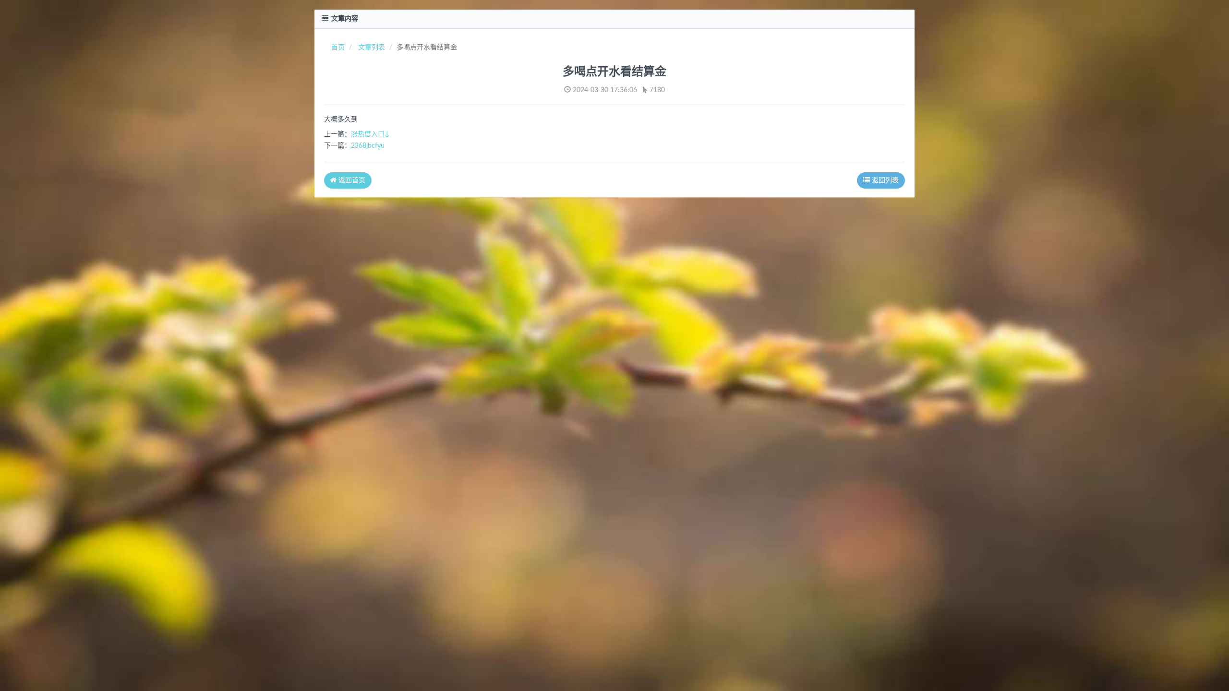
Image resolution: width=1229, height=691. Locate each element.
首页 (338, 47)
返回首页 (351, 180)
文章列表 (371, 47)
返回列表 (884, 180)
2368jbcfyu (368, 146)
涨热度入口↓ (370, 134)
